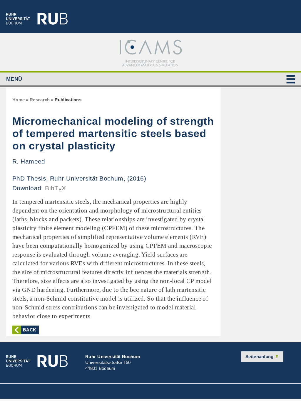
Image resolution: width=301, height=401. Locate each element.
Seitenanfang (260, 356)
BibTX (55, 188)
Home (18, 99)
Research (40, 99)
